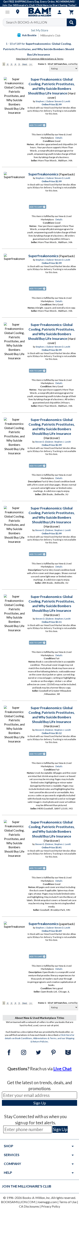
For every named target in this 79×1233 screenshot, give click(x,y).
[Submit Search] (71, 22)
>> (31, 64)
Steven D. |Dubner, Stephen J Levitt (53, 618)
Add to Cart (37, 125)
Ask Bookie (29, 35)
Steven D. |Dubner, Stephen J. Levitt (53, 441)
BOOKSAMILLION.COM (18, 1202)
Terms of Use (68, 1202)
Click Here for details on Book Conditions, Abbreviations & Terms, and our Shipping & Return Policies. (39, 1038)
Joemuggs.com (47, 1202)
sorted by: (73, 63)
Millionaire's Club (50, 35)
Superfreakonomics (43, 174)
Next (24, 64)
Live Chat (62, 1068)
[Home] (39, 12)
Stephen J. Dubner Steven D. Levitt (53, 101)
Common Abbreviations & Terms (46, 58)
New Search (22, 58)
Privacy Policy (50, 1206)
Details (59, 137)
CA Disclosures (29, 1206)
